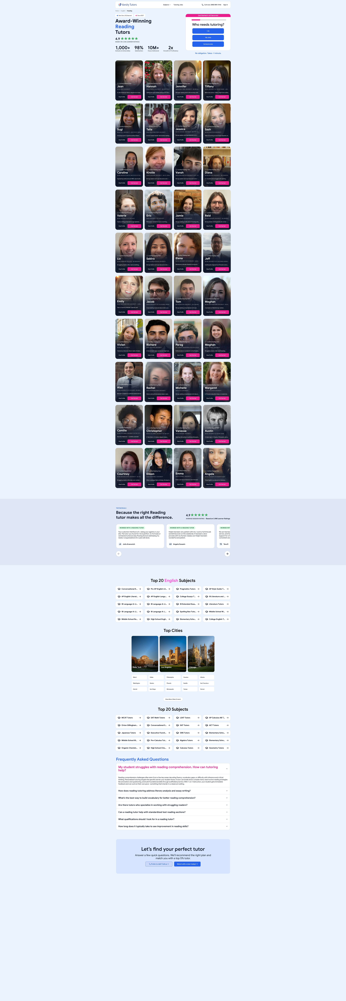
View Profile (122, 97)
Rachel (150, 388)
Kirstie (150, 172)
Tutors (117, 11)
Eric (148, 215)
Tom (178, 301)
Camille (122, 430)
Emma (180, 473)
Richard (151, 344)
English (123, 11)
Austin (209, 431)
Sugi (120, 129)
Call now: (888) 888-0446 (212, 5)
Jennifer (181, 86)
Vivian (121, 344)
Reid (208, 215)
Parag (179, 344)
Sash (208, 129)
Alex (120, 387)
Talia (149, 129)
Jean (120, 86)
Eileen (150, 474)
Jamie (179, 215)
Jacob (150, 301)
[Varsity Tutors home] (127, 4)
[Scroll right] (227, 554)
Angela (209, 474)
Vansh (180, 172)
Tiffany (209, 86)
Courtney (123, 474)
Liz (119, 258)
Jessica (180, 129)
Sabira (150, 258)
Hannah (151, 86)
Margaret (211, 388)
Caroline (122, 172)
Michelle (181, 388)
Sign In (225, 5)
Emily (120, 301)
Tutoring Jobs (178, 5)
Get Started (134, 97)
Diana (208, 172)
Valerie (121, 215)
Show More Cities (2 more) (173, 699)
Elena (179, 258)
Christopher (154, 431)
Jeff (207, 258)
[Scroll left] (118, 554)
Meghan (210, 301)
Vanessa (181, 431)
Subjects (166, 5)
